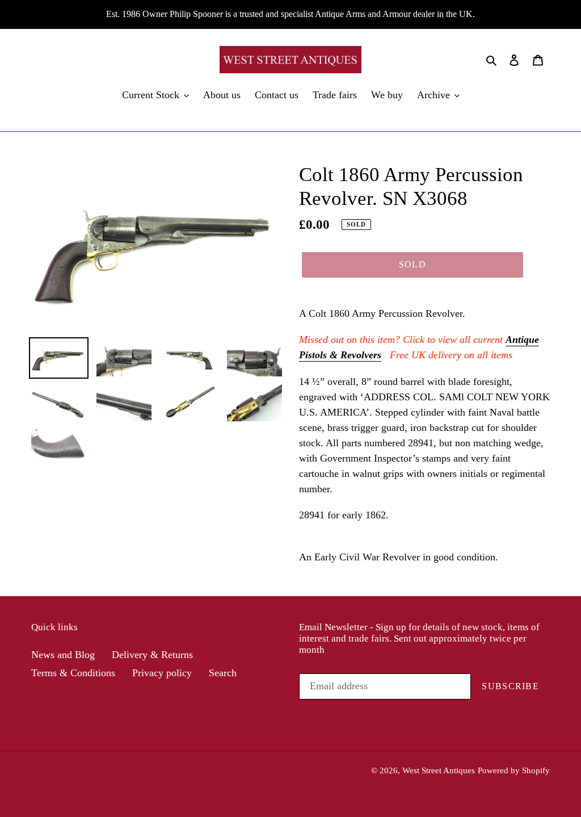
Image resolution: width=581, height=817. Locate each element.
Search (223, 672)
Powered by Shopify (514, 770)
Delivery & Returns (152, 654)
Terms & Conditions (73, 672)
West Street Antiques (438, 770)
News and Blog (63, 654)
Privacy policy (162, 672)
